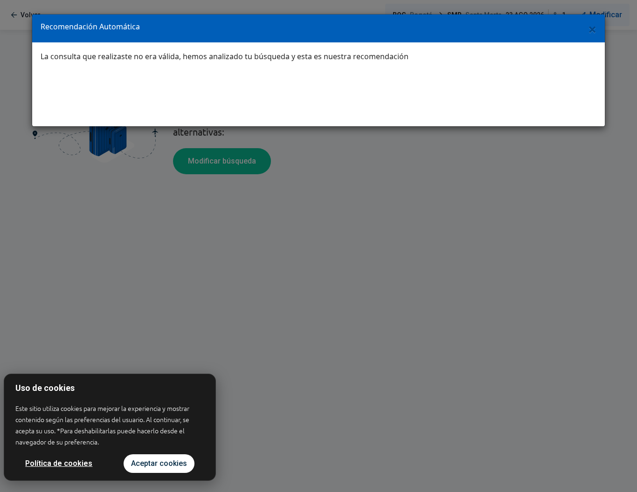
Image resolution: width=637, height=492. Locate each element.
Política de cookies (58, 463)
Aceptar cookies (159, 463)
